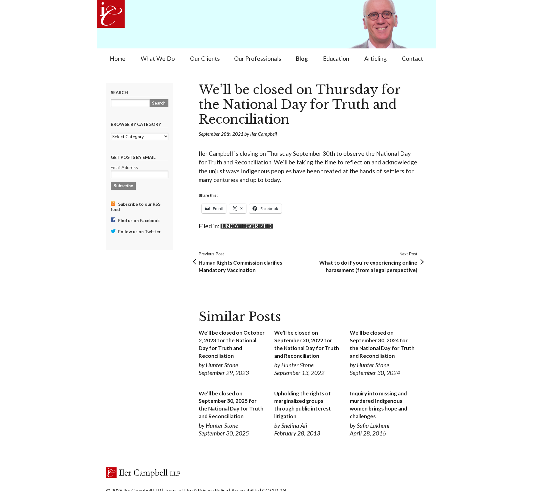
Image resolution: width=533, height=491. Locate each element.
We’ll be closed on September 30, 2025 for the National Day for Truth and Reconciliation (231, 404)
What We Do (158, 58)
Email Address (124, 167)
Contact (412, 58)
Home (118, 58)
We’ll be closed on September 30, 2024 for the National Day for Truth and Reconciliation (382, 344)
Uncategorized (246, 226)
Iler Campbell (263, 134)
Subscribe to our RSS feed (135, 206)
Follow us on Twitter (139, 231)
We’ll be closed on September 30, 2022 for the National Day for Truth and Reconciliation (306, 344)
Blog (302, 58)
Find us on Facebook (138, 220)
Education (336, 58)
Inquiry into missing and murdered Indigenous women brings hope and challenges (378, 404)
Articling (375, 58)
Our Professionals (257, 58)
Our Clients (205, 58)
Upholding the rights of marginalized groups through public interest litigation (302, 404)
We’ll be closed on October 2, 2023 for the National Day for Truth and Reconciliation (232, 344)
